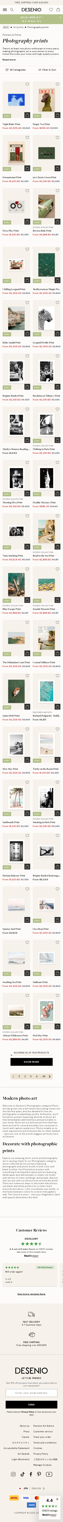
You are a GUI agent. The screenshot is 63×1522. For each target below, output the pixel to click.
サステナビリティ (21, 1442)
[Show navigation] (4, 10)
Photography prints (38, 27)
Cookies (37, 1448)
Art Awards (24, 1453)
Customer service (43, 1431)
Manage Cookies (42, 1465)
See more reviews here (31, 1294)
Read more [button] (9, 59)
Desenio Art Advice (43, 1426)
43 (43, 1076)
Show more (31, 1061)
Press (27, 1431)
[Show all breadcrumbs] (6, 27)
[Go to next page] (50, 1076)
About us (25, 1426)
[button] (49, 1507)
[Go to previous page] (13, 1076)
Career (26, 1437)
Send (31, 1404)
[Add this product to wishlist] (27, 84)
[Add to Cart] (27, 115)
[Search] (12, 10)
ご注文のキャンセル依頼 (45, 1459)
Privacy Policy (27, 1412)
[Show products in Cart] (58, 10)
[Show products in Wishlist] (51, 10)
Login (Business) (21, 1459)
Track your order (42, 1437)
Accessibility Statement (17, 1448)
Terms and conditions (45, 1442)
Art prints (18, 27)
